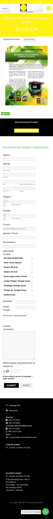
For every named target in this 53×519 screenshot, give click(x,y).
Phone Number (16, 204)
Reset (26, 385)
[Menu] (49, 8)
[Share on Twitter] (26, 29)
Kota (4, 184)
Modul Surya (9, 294)
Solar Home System (13, 262)
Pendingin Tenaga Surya (15, 285)
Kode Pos (6, 191)
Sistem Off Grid (11, 267)
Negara (22, 191)
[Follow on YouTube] (41, 2)
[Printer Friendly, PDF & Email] (5, 113)
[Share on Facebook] (22, 29)
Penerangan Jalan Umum (15, 276)
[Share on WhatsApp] (17, 29)
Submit (11, 385)
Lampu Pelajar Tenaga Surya (17, 281)
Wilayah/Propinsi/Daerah (27, 184)
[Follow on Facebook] (36, 2)
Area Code (4, 204)
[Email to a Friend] (31, 29)
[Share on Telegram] (36, 29)
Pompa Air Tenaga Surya (15, 290)
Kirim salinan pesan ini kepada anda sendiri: (17, 377)
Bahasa (4, 8)
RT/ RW (5, 177)
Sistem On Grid (10, 272)
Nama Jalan (6, 170)
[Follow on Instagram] (38, 2)
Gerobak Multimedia (13, 258)
